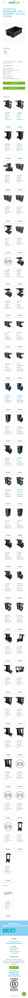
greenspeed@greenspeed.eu (14, 943)
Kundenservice (14, 971)
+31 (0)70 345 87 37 (14, 941)
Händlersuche (14, 88)
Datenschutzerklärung (14, 975)
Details (8, 127)
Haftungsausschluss (14, 972)
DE (23, 2)
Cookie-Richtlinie (14, 974)
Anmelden (14, 83)
